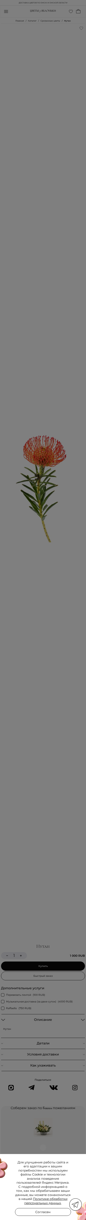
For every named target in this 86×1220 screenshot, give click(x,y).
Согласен (43, 1212)
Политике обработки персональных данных (45, 1201)
